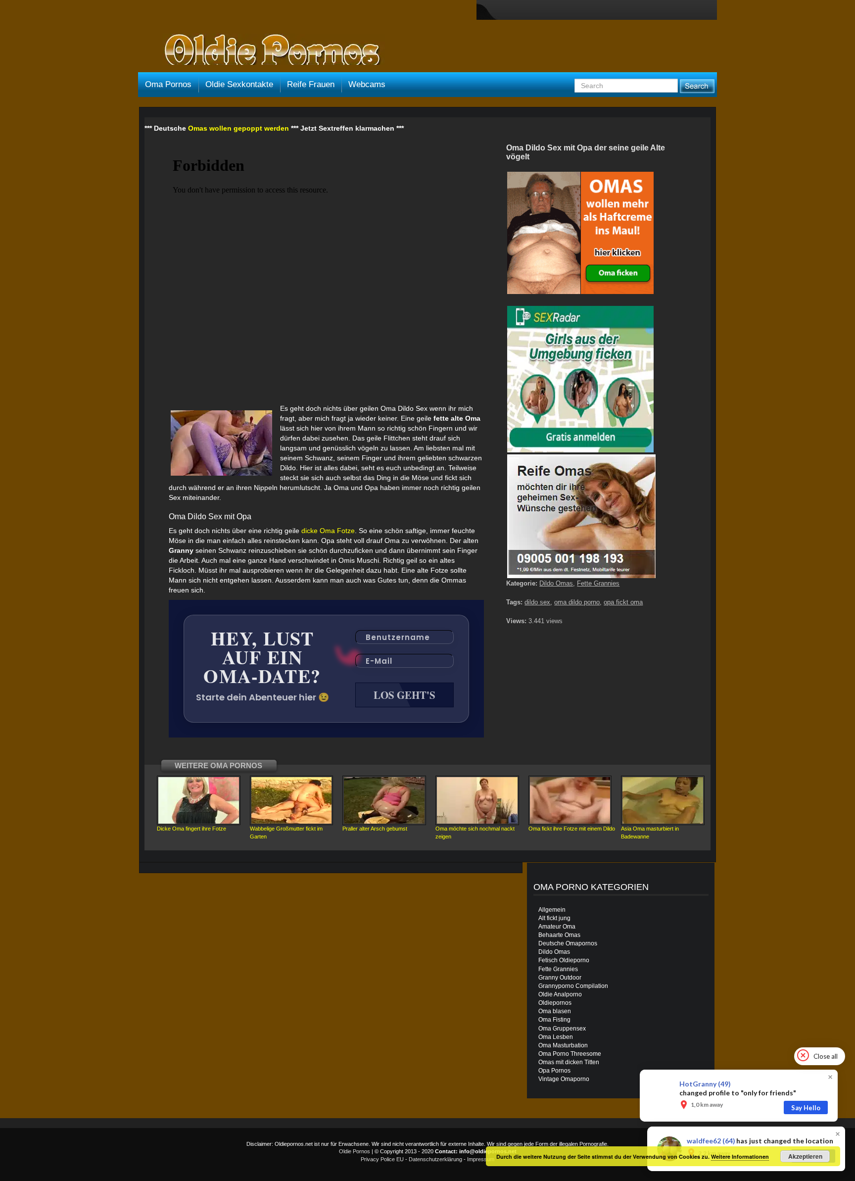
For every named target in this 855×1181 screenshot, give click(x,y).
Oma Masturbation (563, 1045)
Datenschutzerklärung (435, 1159)
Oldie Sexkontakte (239, 84)
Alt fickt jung (554, 918)
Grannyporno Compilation (573, 986)
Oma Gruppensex (562, 1028)
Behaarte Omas (559, 935)
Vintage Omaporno (563, 1079)
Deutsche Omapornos (567, 943)
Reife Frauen (310, 84)
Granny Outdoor (559, 977)
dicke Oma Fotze (328, 531)
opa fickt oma (623, 602)
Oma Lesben (555, 1036)
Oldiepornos (554, 1002)
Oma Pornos (168, 84)
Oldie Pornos (354, 1151)
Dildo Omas (556, 583)
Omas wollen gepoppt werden (238, 128)
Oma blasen (554, 1011)
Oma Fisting (554, 1019)
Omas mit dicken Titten (568, 1062)
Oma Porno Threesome (569, 1053)
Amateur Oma (556, 926)
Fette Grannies (598, 583)
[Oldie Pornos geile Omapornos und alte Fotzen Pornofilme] (268, 50)
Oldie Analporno (560, 994)
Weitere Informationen (740, 1156)
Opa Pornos (554, 1070)
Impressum (480, 1159)
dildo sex (537, 602)
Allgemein (552, 909)
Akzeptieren (805, 1156)
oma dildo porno (577, 602)
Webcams (366, 84)
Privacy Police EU (382, 1159)
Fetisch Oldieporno (563, 960)
